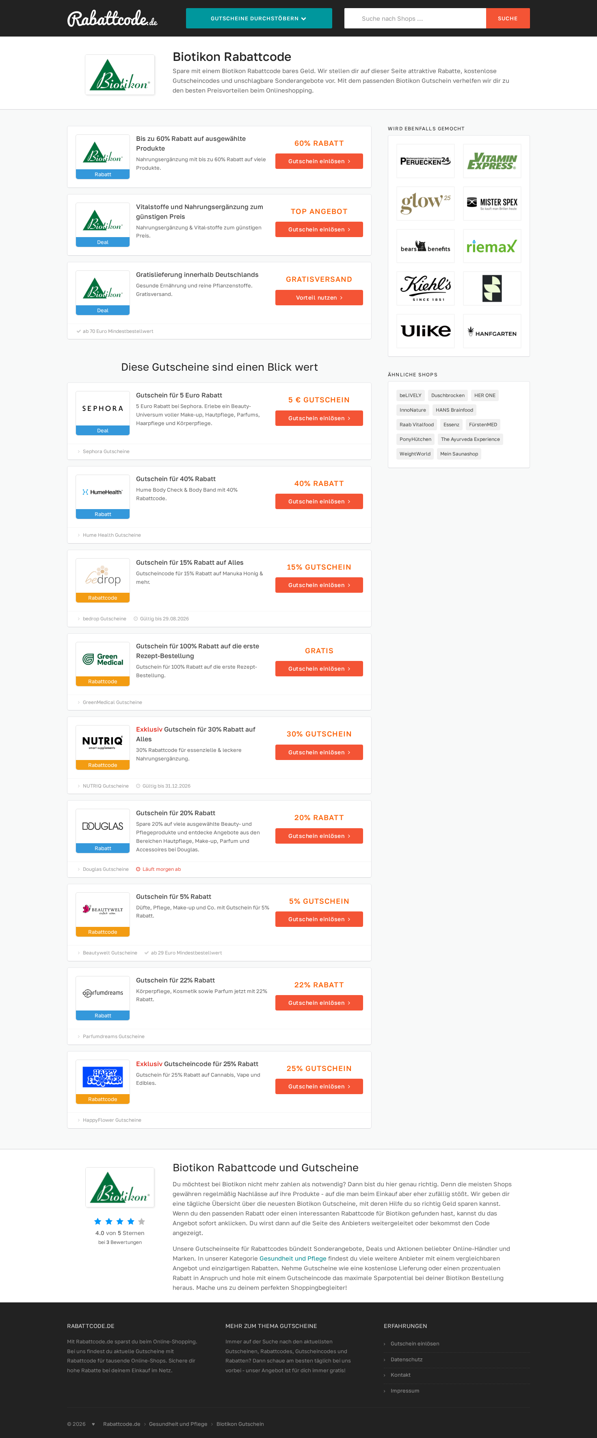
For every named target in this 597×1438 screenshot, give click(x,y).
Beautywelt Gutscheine (110, 953)
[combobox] (415, 18)
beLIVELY (411, 395)
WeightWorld (415, 454)
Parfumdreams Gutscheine (114, 1036)
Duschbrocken (448, 395)
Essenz (451, 424)
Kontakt (401, 1374)
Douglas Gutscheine (106, 869)
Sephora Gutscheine (106, 451)
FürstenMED (483, 424)
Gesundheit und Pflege (293, 1258)
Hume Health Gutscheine (112, 535)
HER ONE (484, 395)
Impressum (405, 1390)
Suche (508, 18)
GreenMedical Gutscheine (112, 702)
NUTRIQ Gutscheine (106, 786)
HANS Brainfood (454, 410)
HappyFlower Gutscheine (112, 1120)
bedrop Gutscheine (104, 618)
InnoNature (413, 410)
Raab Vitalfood (417, 424)
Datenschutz (407, 1359)
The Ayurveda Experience (470, 439)
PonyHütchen (415, 439)
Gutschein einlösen (415, 1343)
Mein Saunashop (459, 454)
